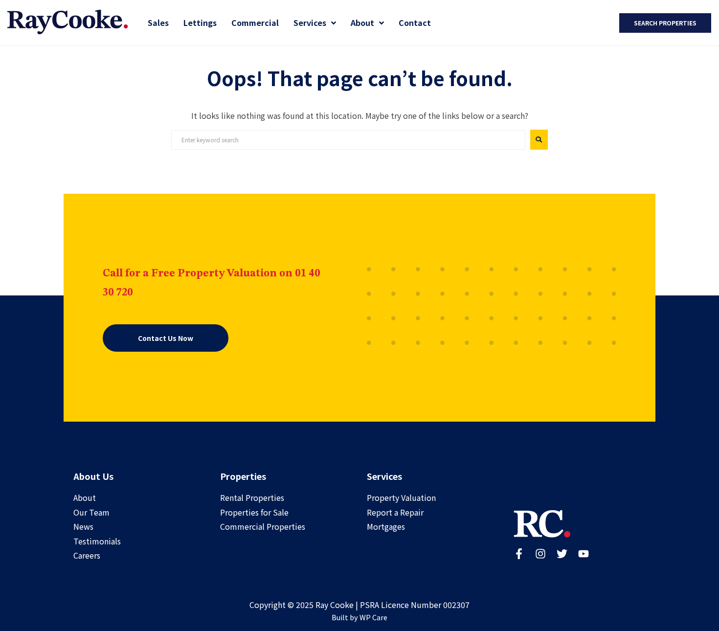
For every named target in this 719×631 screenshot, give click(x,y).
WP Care (373, 617)
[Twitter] (562, 553)
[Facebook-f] (519, 553)
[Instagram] (540, 553)
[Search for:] (348, 140)
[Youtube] (583, 553)
